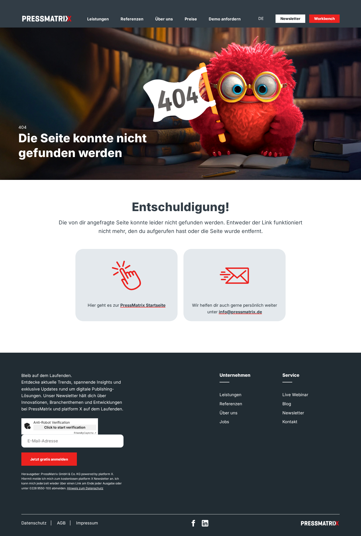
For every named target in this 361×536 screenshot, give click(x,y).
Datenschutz (33, 523)
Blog (286, 403)
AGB (61, 523)
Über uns (164, 18)
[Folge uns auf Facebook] (193, 523)
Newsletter (290, 18)
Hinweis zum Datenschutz (85, 488)
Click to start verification (64, 427)
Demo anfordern (225, 18)
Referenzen (132, 18)
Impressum (87, 523)
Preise (191, 18)
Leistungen (98, 18)
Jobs (224, 421)
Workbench (324, 18)
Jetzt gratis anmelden (49, 459)
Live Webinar (295, 394)
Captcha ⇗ (85, 432)
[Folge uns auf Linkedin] (205, 523)
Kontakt (289, 421)
